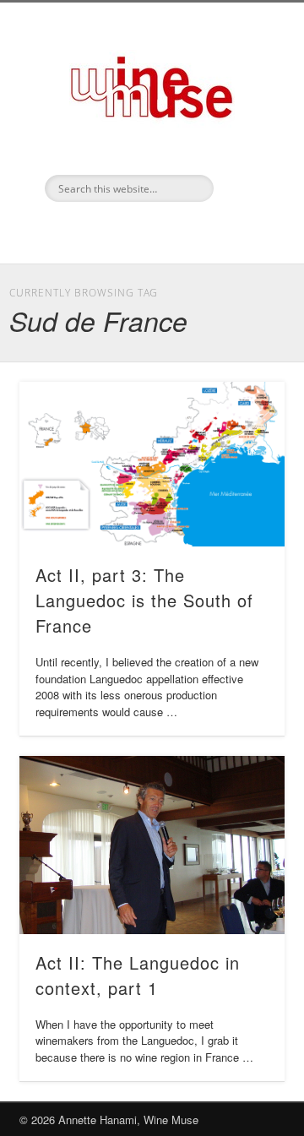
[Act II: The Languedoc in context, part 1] (152, 844)
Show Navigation (245, 151)
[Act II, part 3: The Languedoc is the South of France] (152, 464)
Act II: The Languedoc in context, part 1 (137, 975)
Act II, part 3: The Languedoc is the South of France (144, 600)
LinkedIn (149, 230)
